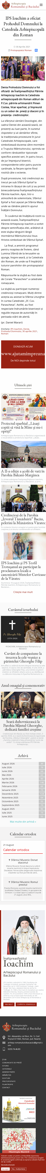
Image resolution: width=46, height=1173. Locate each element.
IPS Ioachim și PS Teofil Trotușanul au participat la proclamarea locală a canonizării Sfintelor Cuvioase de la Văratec (23, 570)
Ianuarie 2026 (9, 790)
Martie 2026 (8, 782)
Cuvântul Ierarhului (26, 1004)
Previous (3, 68)
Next (42, 68)
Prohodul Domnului (11, 331)
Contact (6, 1087)
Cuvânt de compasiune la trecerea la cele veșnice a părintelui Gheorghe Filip (23, 657)
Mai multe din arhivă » (23, 821)
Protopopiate (9, 1081)
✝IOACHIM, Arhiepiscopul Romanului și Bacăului (23, 647)
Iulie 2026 (7, 767)
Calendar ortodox (16, 850)
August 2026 (8, 763)
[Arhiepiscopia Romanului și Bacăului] (21, 1026)
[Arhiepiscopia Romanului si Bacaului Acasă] (20, 4)
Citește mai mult (23, 592)
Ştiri (4, 1059)
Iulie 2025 (7, 812)
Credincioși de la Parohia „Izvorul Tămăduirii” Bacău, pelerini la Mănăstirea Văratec (23, 519)
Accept (5, 1169)
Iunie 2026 (7, 771)
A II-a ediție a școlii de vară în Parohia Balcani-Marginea (23, 473)
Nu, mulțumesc (18, 1169)
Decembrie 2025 (10, 793)
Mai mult (9, 1004)
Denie (26, 328)
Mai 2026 (6, 774)
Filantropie (7, 1084)
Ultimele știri (23, 385)
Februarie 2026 (9, 786)
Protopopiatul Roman (21, 50)
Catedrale (7, 1069)
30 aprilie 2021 (29, 331)
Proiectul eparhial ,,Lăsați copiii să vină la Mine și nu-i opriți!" (21, 427)
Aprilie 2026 (8, 778)
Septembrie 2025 (10, 805)
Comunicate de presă (11, 1062)
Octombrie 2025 (10, 801)
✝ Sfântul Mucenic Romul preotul (23, 883)
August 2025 (8, 808)
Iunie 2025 (7, 816)
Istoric (5, 1066)
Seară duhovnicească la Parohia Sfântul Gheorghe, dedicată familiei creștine (23, 725)
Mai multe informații (8, 1164)
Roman (4, 333)
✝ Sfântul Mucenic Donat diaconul (23, 861)
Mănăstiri (6, 1075)
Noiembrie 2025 (10, 797)
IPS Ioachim (16, 328)
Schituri (6, 1078)
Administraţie (8, 1072)
